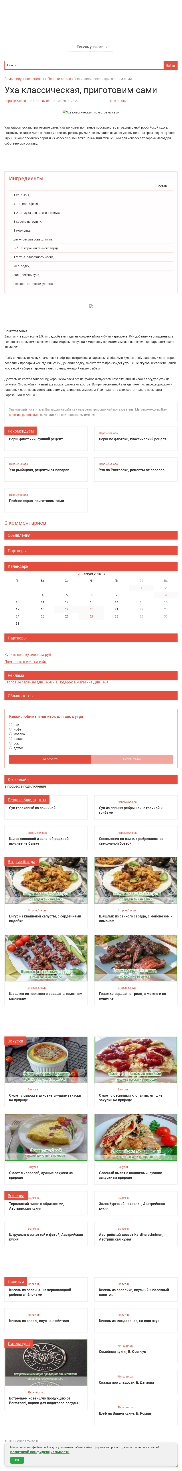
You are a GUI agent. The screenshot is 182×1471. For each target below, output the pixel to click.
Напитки (16, 1281)
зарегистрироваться (24, 415)
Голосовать (50, 759)
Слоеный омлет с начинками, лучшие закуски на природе (130, 1175)
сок (16, 743)
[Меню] (76, 56)
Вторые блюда (21, 861)
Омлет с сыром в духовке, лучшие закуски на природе (45, 1097)
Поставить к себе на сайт (25, 661)
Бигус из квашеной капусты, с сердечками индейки (45, 918)
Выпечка (16, 1195)
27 (91, 616)
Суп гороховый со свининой (32, 808)
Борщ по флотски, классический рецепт (132, 439)
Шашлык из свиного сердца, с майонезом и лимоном (135, 918)
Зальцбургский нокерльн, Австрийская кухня (132, 1206)
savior (45, 101)
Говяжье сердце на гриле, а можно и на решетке (132, 996)
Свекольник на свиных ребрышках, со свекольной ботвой (131, 841)
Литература (19, 1343)
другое (18, 748)
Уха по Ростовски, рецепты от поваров (131, 470)
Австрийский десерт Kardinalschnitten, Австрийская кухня (131, 1237)
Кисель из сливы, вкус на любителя (39, 1320)
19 (67, 609)
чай (16, 725)
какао (18, 738)
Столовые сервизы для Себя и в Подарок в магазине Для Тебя (56, 682)
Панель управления (93, 46)
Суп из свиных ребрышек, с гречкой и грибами (130, 810)
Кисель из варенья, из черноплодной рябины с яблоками (40, 1292)
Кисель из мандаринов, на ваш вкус (129, 1320)
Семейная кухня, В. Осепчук (122, 1351)
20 (91, 609)
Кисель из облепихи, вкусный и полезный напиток (134, 1292)
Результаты (132, 759)
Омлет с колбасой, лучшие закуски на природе (41, 1175)
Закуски (15, 1041)
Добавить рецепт (92, 56)
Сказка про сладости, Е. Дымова (126, 1382)
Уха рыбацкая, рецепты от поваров (39, 470)
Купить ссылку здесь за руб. (28, 654)
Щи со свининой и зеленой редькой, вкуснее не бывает (39, 841)
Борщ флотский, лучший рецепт (36, 439)
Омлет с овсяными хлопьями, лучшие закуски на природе (130, 1097)
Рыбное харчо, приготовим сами (36, 500)
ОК (17, 1460)
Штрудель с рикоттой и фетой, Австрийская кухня (46, 1237)
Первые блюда (15, 101)
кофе (17, 729)
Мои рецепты (108, 56)
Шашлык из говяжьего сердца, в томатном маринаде (45, 996)
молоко (19, 734)
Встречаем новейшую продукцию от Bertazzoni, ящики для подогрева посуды (43, 1400)
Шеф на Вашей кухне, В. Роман (125, 1413)
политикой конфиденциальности (39, 1452)
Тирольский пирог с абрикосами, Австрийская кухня (36, 1206)
